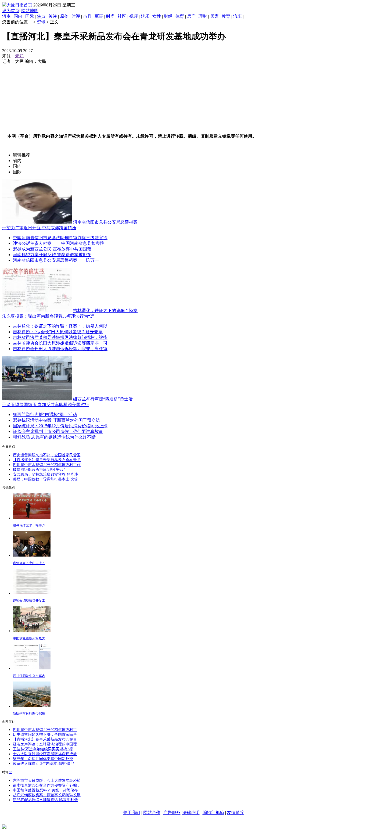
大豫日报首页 (19, 5)
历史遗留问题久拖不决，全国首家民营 (45, 735)
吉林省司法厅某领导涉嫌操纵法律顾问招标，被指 (60, 337)
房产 (191, 16)
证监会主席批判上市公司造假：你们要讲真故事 (58, 431)
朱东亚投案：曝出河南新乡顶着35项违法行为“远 (48, 316)
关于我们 (131, 812)
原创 (64, 16)
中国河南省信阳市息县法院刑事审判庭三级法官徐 (60, 237)
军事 (99, 16)
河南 (6, 16)
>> (10, 772)
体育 (179, 16)
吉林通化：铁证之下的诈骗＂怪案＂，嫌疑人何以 (60, 326)
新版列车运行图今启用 (29, 713)
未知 (19, 55)
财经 (168, 16)
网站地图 (29, 10)
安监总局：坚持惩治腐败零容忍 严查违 (45, 474)
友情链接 (235, 812)
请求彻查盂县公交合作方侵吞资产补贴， (47, 785)
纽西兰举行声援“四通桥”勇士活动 (45, 414)
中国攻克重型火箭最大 (29, 638)
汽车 (237, 16)
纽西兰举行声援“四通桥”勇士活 (103, 399)
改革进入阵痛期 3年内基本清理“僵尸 (43, 764)
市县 (87, 16)
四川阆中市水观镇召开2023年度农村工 (45, 730)
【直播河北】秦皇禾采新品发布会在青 (45, 739)
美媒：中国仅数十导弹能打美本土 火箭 (45, 479)
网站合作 (151, 812)
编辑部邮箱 (213, 812)
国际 (29, 16)
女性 (156, 16)
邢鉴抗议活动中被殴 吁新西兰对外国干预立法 (56, 420)
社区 (122, 16)
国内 (18, 16)
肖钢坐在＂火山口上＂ (29, 563)
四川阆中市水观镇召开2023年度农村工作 (47, 465)
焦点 (41, 16)
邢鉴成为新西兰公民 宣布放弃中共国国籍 (52, 249)
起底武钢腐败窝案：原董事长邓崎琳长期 (47, 795)
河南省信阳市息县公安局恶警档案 (105, 222)
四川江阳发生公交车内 (29, 676)
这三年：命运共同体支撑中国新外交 (43, 759)
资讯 (41, 22)
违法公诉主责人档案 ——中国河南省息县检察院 (58, 243)
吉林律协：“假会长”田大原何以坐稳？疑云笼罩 (58, 331)
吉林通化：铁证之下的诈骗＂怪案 (105, 310)
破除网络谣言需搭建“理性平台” (39, 470)
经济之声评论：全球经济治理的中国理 (45, 744)
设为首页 (10, 10)
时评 (75, 16)
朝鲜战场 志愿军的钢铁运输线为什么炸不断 (54, 437)
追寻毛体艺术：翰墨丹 (29, 525)
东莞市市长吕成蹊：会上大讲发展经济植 (47, 781)
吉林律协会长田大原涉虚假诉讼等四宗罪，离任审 (60, 348)
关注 (52, 16)
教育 (226, 16)
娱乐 (145, 16)
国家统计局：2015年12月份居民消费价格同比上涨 (60, 426)
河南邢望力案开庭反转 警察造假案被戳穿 (52, 254)
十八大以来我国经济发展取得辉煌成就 (45, 754)
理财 (203, 16)
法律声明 (191, 812)
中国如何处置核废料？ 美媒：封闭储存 (45, 790)
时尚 (110, 16)
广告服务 (172, 812)
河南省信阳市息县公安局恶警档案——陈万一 (56, 260)
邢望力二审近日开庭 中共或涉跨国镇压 (39, 227)
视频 (133, 16)
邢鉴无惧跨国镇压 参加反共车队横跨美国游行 (45, 404)
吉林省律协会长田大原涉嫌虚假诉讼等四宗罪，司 (60, 343)
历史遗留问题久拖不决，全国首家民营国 (47, 455)
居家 (214, 16)
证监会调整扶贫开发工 (29, 601)
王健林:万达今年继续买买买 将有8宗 (43, 749)
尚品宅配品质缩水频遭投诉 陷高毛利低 (45, 800)
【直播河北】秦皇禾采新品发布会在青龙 (47, 460)
